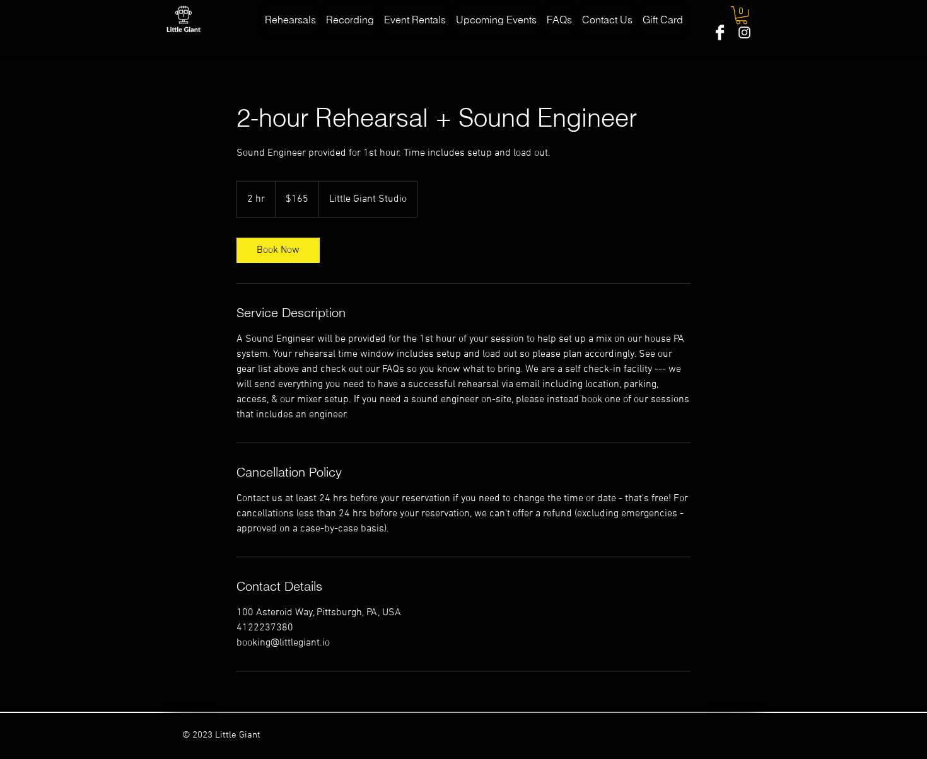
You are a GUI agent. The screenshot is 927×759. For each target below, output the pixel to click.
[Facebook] (720, 32)
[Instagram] (744, 32)
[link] (278, 250)
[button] (741, 15)
